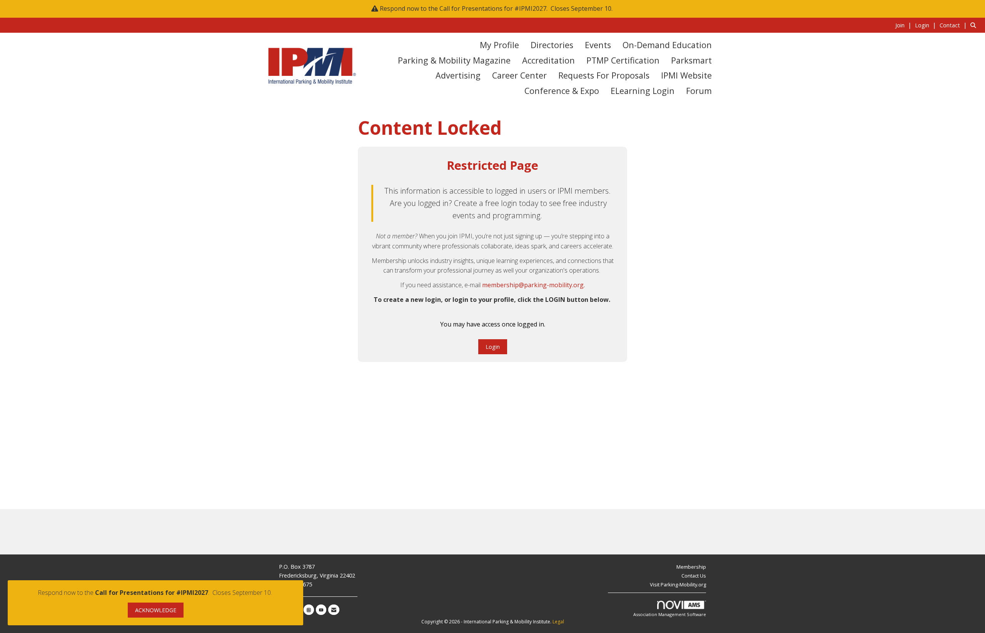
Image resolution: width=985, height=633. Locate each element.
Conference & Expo (561, 90)
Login (493, 346)
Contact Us (693, 575)
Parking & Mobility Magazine (454, 60)
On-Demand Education (667, 44)
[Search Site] (974, 25)
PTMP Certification (622, 60)
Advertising (458, 75)
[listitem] (904, 25)
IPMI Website (686, 75)
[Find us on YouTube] (321, 610)
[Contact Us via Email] (333, 610)
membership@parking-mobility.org (533, 285)
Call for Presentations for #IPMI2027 (492, 8)
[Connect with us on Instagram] (309, 610)
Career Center (519, 75)
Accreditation (548, 60)
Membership (691, 566)
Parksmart (691, 60)
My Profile (499, 44)
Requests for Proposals (603, 75)
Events (598, 44)
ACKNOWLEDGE (155, 610)
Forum (699, 90)
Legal (558, 621)
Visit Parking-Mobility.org (678, 584)
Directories (552, 44)
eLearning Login (642, 90)
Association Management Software (669, 614)
